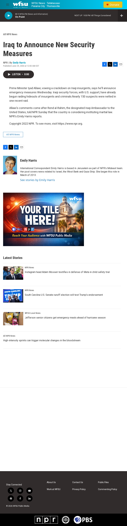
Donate (114, 4)
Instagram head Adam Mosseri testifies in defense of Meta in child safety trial (67, 272)
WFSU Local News (32, 313)
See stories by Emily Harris (37, 180)
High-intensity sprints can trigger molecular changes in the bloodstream (41, 340)
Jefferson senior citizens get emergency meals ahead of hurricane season (65, 317)
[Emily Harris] (10, 165)
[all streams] (122, 15)
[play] (8, 15)
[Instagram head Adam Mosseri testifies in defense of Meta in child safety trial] (13, 273)
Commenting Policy (107, 489)
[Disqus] (63, 429)
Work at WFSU (53, 489)
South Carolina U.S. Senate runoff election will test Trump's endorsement (64, 294)
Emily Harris (19, 62)
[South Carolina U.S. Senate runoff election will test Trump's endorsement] (13, 296)
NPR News (29, 267)
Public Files (103, 482)
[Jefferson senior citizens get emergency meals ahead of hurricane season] (13, 318)
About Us (51, 482)
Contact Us (77, 482)
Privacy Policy (79, 489)
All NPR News (10, 34)
